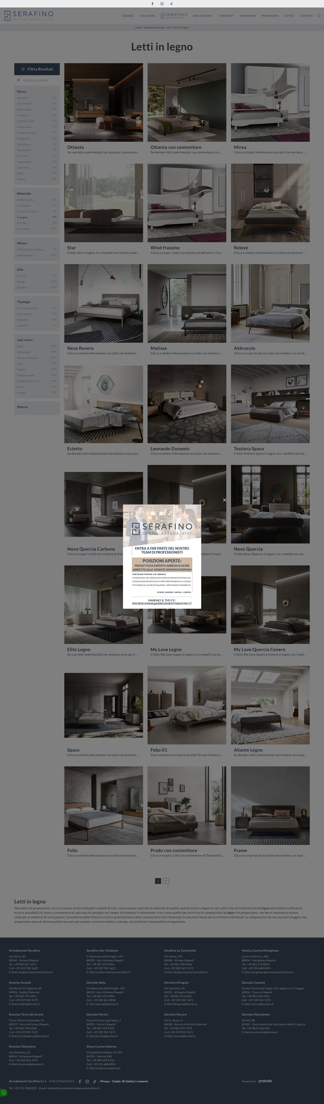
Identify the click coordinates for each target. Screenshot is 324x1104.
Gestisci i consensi (137, 1081)
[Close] (225, 499)
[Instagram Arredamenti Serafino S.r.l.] (162, 4)
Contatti (306, 15)
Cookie (116, 1081)
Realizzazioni (203, 15)
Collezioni (147, 15)
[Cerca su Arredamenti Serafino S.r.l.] (319, 15)
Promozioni (270, 15)
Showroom (248, 15)
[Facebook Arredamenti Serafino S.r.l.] (152, 4)
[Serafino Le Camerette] (174, 15)
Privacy (105, 1081)
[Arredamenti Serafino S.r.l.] (60, 15)
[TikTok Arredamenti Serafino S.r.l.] (171, 4)
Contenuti (226, 15)
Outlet (290, 15)
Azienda (128, 15)
